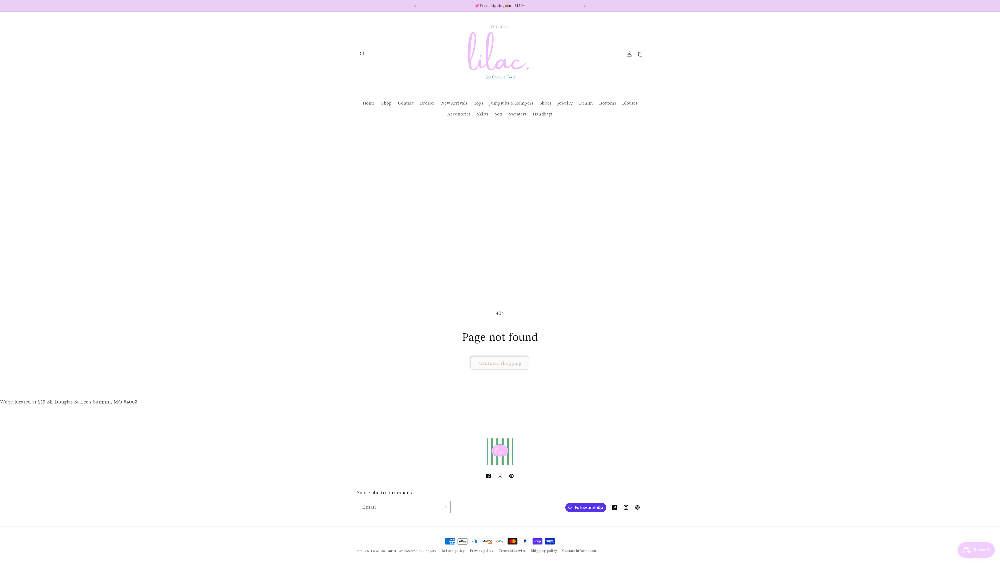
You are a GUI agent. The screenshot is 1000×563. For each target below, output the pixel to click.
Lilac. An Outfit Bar (387, 551)
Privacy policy (481, 551)
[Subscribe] (444, 507)
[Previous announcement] (415, 5)
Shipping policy (544, 551)
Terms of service (512, 551)
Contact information (579, 551)
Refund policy (453, 551)
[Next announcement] (585, 5)
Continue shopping (500, 363)
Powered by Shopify (420, 551)
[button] (362, 54)
